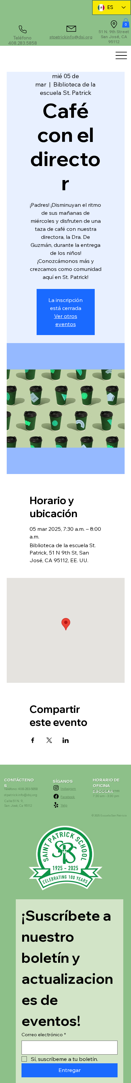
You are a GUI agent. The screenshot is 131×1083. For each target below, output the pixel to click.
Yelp (63, 805)
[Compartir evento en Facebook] (33, 740)
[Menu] (121, 55)
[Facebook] (56, 796)
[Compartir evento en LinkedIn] (65, 740)
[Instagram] (56, 787)
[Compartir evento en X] (49, 740)
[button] (126, 22)
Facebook (67, 797)
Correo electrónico (43, 1035)
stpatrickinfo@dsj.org (70, 36)
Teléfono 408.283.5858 (22, 40)
